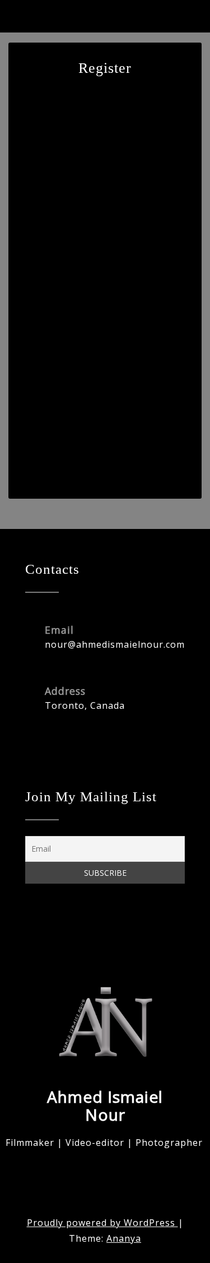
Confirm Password (55, 389)
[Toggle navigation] (187, 22)
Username (40, 120)
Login (149, 457)
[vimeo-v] (61, 931)
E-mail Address (49, 281)
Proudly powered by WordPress (102, 1222)
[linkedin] (87, 931)
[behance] (36, 931)
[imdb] (112, 931)
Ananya (123, 1238)
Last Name (41, 228)
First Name (41, 174)
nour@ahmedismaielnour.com (115, 644)
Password (39, 335)
